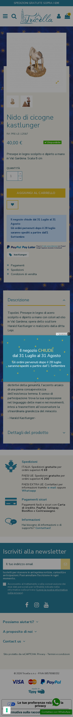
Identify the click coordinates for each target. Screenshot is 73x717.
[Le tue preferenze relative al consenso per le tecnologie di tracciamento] (7, 710)
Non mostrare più (63, 334)
